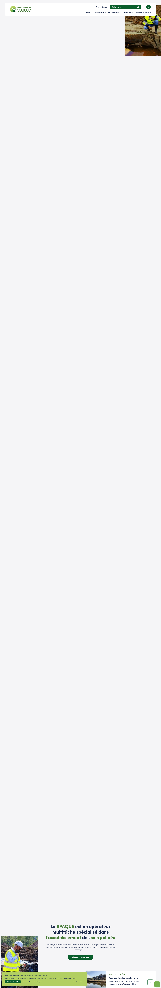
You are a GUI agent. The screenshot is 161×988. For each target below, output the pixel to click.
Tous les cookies (12, 981)
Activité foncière (114, 12)
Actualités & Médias (142, 12)
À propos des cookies (76, 981)
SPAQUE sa (20, 9)
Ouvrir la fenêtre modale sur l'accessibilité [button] (148, 7)
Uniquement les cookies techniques (32, 981)
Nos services (99, 12)
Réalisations (128, 12)
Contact (104, 7)
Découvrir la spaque (80, 957)
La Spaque (87, 12)
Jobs (97, 7)
